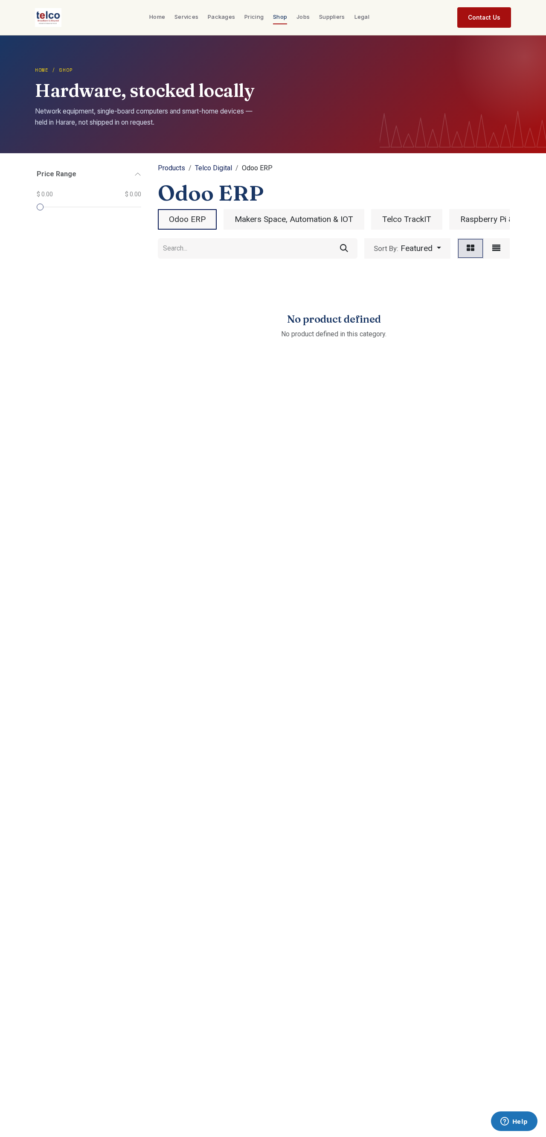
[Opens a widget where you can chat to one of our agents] (514, 1122)
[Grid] (470, 248)
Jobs (303, 16)
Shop (280, 16)
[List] (496, 248)
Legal (361, 16)
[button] (407, 248)
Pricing (254, 16)
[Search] (344, 248)
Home (157, 16)
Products (171, 168)
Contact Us (484, 17)
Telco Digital (213, 168)
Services (186, 16)
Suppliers (332, 16)
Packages (221, 16)
